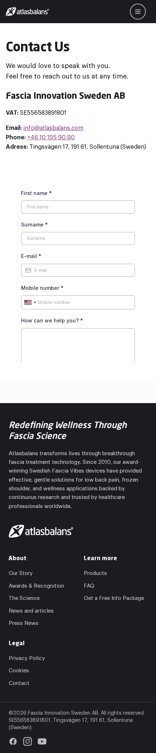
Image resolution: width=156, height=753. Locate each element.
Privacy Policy (27, 658)
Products (95, 573)
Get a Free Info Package (114, 598)
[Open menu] (138, 12)
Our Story (21, 573)
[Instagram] (27, 741)
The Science (24, 598)
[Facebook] (13, 741)
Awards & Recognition (36, 586)
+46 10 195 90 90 (51, 137)
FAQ (89, 586)
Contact (19, 683)
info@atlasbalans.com (53, 128)
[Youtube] (42, 741)
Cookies (19, 670)
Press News (23, 623)
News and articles (31, 611)
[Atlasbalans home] (27, 11)
